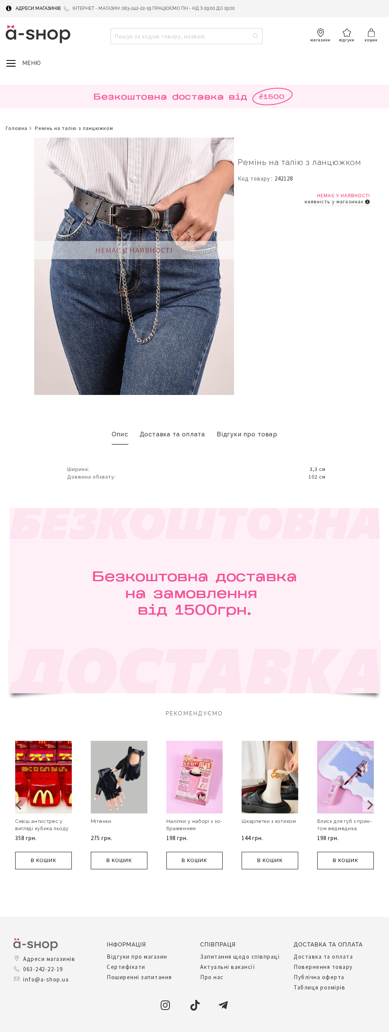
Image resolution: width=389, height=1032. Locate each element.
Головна (16, 128)
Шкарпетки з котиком (269, 821)
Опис (120, 434)
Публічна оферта (319, 977)
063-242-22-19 (43, 969)
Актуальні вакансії (227, 966)
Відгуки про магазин (137, 956)
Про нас (212, 977)
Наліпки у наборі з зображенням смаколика (194, 828)
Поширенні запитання (139, 977)
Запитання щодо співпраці (240, 956)
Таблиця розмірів (319, 987)
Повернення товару (323, 966)
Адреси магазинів (38, 8)
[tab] (120, 434)
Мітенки (101, 821)
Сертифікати (126, 966)
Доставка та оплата (173, 434)
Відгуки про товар (247, 434)
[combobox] (186, 36)
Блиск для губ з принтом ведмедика (344, 824)
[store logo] (38, 34)
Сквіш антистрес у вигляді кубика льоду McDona (42, 828)
